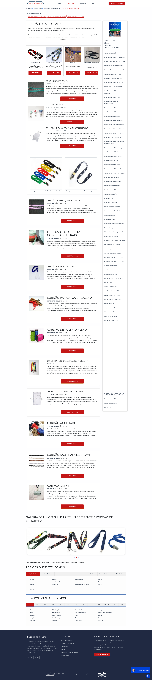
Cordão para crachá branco (112, 186)
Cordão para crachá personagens (114, 148)
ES (45, 604)
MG (37, 604)
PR (60, 604)
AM (114, 604)
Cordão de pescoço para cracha (75, 16)
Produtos (70, 3)
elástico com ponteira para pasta (114, 261)
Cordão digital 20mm (110, 203)
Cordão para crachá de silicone (113, 120)
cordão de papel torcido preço (113, 278)
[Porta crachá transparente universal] (36, 398)
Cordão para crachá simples (112, 181)
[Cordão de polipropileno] (36, 335)
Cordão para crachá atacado (112, 108)
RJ (29, 604)
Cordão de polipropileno (111, 160)
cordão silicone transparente (112, 299)
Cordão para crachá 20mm (112, 116)
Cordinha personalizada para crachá (114, 61)
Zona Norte (47, 574)
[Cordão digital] (92, 54)
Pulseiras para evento (111, 403)
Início (60, 3)
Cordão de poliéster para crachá (114, 133)
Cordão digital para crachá (112, 207)
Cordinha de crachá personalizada (114, 70)
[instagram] (31, 657)
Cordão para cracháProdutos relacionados (111, 44)
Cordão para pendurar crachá (112, 156)
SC (68, 604)
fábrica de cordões (109, 312)
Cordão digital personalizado (112, 137)
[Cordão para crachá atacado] (36, 273)
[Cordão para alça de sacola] (36, 304)
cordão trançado (109, 304)
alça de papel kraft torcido (112, 249)
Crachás (63, 649)
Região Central (33, 574)
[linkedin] (38, 657)
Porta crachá (108, 407)
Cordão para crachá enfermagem (114, 83)
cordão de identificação (111, 320)
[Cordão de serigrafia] (37, 89)
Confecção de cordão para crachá (114, 125)
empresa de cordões (110, 308)
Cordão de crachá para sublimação (114, 129)
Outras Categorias (114, 394)
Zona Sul (76, 574)
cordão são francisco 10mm (112, 291)
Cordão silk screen (109, 215)
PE (83, 604)
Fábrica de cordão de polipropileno (57, 16)
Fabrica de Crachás (37, 636)
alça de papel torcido (110, 274)
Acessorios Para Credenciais (69, 652)
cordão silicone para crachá (112, 295)
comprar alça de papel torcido (113, 253)
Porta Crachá (64, 646)
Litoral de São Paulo (119, 574)
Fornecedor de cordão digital (113, 87)
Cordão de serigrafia (110, 194)
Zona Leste (90, 574)
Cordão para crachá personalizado (114, 57)
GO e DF (106, 604)
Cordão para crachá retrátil (112, 152)
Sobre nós (82, 3)
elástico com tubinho (110, 266)
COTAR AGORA (35, 73)
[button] (74, 557)
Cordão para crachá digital (112, 97)
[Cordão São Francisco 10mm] (36, 461)
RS (76, 604)
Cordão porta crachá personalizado (37, 16)
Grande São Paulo (104, 574)
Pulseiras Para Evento (67, 643)
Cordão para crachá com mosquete (114, 112)
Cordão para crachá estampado (113, 190)
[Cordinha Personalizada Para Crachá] (34, 367)
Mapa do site (65, 655)
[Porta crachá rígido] (36, 492)
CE (99, 604)
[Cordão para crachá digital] (54, 54)
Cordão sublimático (110, 219)
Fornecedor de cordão (111, 236)
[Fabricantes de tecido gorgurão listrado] (36, 238)
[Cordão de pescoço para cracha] (36, 207)
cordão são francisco (110, 287)
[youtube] (35, 657)
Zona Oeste (61, 574)
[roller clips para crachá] (37, 113)
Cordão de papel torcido (111, 228)
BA (91, 604)
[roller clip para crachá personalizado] (37, 137)
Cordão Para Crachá (66, 640)
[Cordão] (35, 54)
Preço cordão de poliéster (112, 245)
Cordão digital (108, 198)
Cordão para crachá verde (112, 165)
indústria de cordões (110, 316)
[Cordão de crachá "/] (73, 54)
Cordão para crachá (110, 53)
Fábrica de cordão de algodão (113, 78)
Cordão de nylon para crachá (112, 74)
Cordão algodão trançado (112, 177)
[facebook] (28, 657)
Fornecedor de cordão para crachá (114, 240)
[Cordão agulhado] (36, 429)
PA (122, 604)
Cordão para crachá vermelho (113, 169)
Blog (92, 3)
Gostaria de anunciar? (117, 3)
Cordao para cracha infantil (112, 211)
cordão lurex (108, 283)
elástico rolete (108, 270)
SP (53, 604)
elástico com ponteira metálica (113, 257)
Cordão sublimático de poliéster (114, 224)
